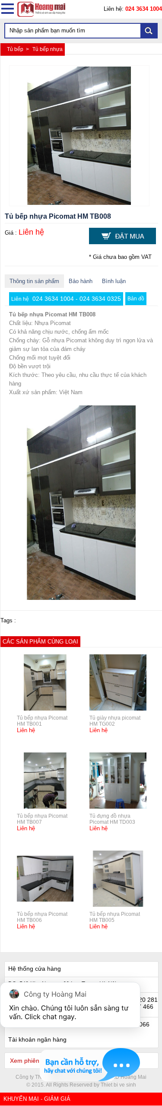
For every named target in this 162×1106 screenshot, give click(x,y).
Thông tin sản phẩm (34, 281)
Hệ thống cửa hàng (34, 968)
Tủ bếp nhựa (47, 49)
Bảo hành (80, 281)
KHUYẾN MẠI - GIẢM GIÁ (36, 1099)
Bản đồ (135, 299)
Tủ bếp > (18, 49)
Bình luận (114, 281)
